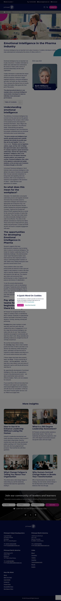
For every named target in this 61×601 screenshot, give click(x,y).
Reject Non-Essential (30, 305)
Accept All (20, 305)
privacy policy (31, 301)
